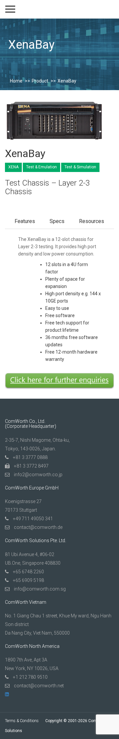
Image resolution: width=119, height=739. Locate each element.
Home (16, 81)
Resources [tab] (91, 221)
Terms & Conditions (22, 720)
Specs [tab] (57, 221)
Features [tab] (25, 221)
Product (40, 81)
